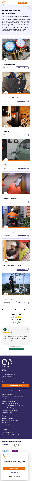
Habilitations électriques (9, 410)
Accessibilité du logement (10, 408)
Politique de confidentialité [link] (14, 476)
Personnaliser (14, 472)
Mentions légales (7, 433)
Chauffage (5, 399)
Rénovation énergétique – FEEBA (12, 405)
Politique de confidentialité (10, 435)
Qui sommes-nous (7, 418)
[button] (29, 2)
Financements (6, 425)
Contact (4, 429)
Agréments (5, 422)
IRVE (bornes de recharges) (10, 403)
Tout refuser (23, 454)
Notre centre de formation (10, 420)
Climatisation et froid (8, 401)
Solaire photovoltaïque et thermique (13, 396)
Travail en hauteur (7, 412)
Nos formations (7, 394)
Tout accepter (14, 468)
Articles (4, 427)
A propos (5, 416)
